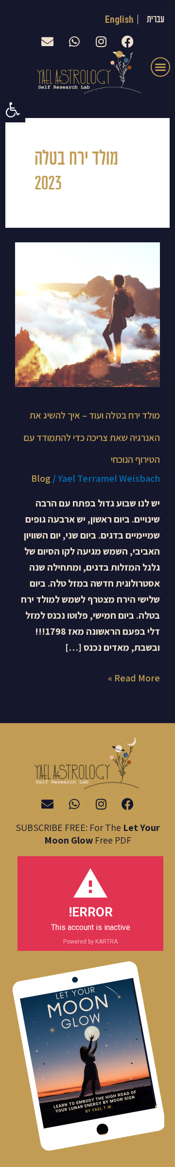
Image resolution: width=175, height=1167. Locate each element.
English (119, 19)
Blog (41, 478)
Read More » (134, 677)
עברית (155, 19)
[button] (12, 109)
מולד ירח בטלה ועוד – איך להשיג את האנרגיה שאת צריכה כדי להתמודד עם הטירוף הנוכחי (91, 437)
